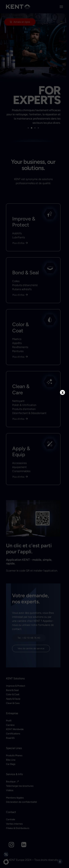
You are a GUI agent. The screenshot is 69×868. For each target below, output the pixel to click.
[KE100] (35, 438)
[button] (6, 862)
